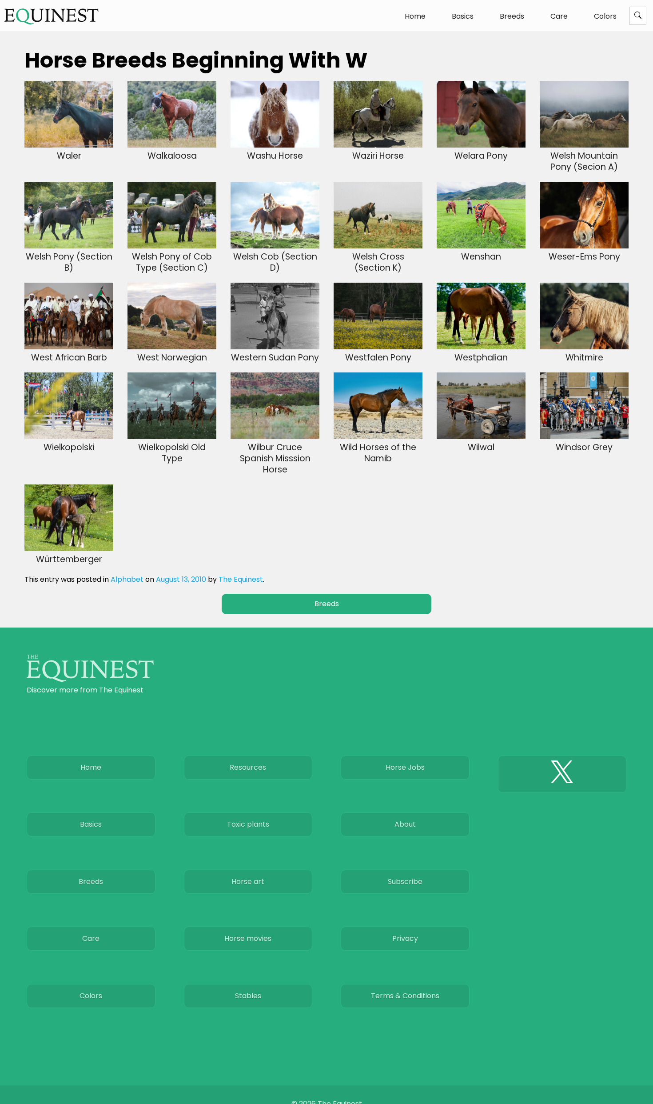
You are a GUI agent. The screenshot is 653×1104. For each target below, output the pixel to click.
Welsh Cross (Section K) (378, 262)
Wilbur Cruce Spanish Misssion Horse (275, 458)
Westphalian (481, 358)
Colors (605, 16)
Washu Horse (275, 156)
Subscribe (405, 881)
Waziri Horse (378, 156)
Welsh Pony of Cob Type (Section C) (172, 262)
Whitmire (584, 358)
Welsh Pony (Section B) (69, 262)
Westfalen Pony (378, 358)
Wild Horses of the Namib (378, 452)
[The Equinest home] (90, 679)
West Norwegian (172, 358)
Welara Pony (481, 156)
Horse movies (247, 938)
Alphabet (127, 579)
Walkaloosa (172, 156)
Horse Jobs (405, 767)
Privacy (405, 938)
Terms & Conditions (405, 996)
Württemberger (69, 559)
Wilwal (481, 447)
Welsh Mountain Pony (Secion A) (584, 161)
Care (559, 16)
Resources (248, 767)
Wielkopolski (69, 447)
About (405, 824)
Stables (248, 996)
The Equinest (241, 579)
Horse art (247, 881)
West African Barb (69, 358)
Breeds (512, 16)
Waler (69, 156)
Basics (463, 16)
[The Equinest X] (562, 774)
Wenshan (481, 257)
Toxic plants (248, 824)
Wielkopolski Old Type (172, 452)
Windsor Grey (584, 447)
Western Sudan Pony (275, 358)
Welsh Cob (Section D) (275, 262)
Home (415, 16)
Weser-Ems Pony (584, 257)
